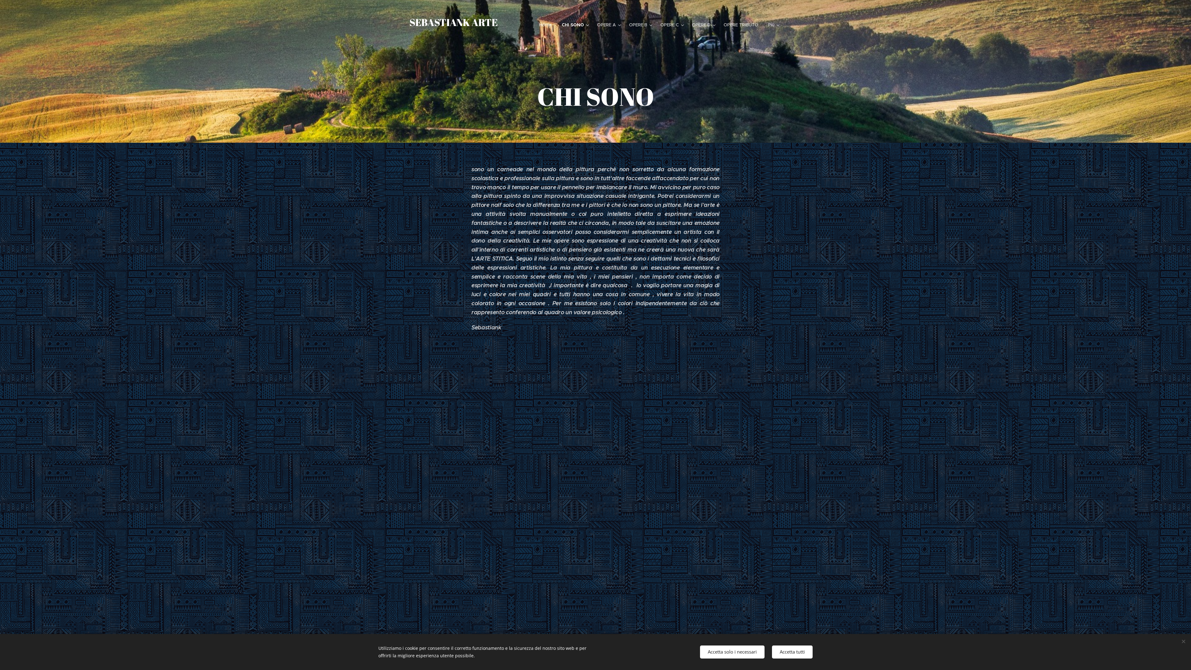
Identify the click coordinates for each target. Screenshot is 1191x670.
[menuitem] (547, 25)
